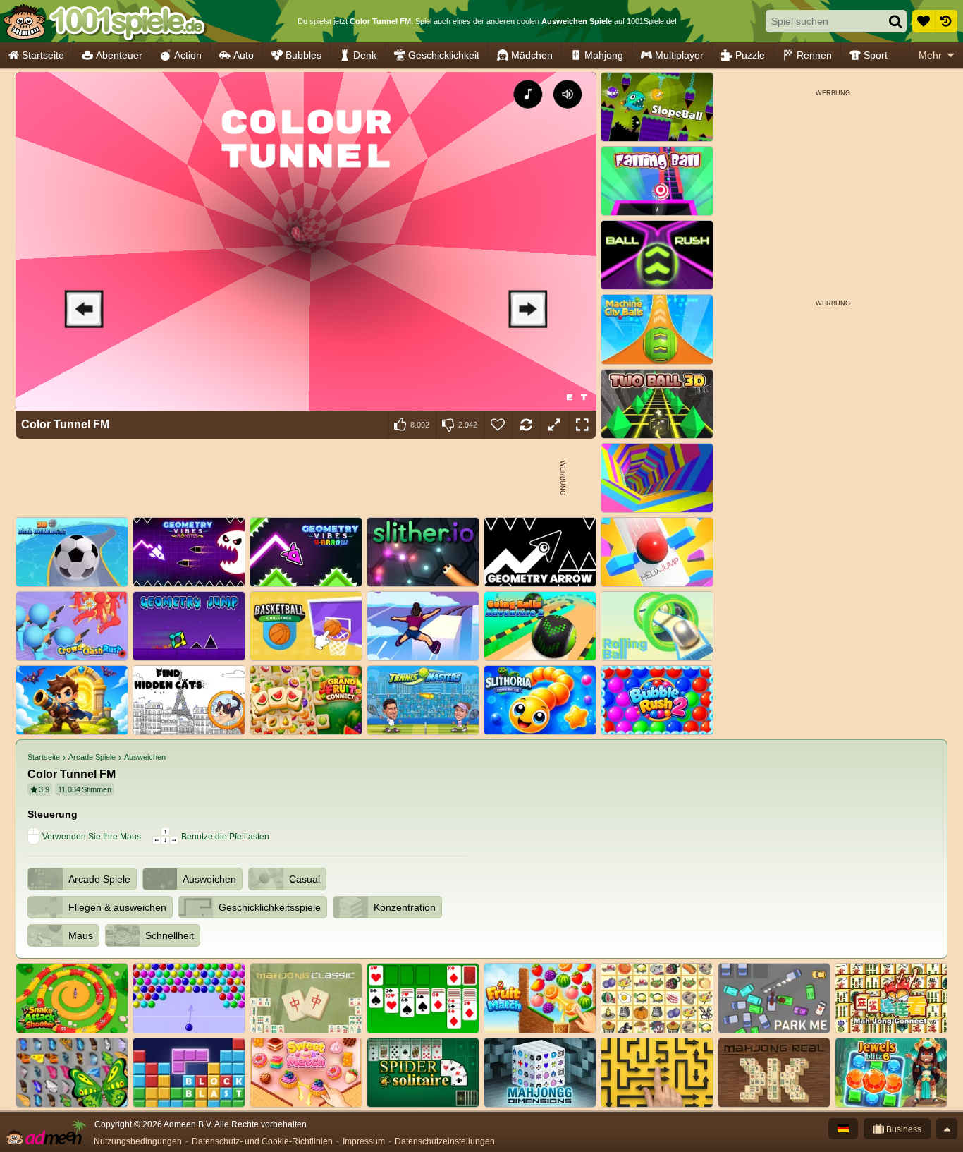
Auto (243, 55)
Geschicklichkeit (443, 55)
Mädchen (532, 55)
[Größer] (554, 425)
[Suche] (895, 21)
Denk (364, 55)
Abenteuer (119, 55)
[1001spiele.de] (104, 21)
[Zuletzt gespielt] (946, 21)
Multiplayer (679, 55)
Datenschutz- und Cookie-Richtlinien (262, 1141)
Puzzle (750, 55)
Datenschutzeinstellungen (445, 1141)
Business (902, 1129)
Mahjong (603, 55)
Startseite (43, 55)
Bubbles (303, 55)
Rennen (814, 55)
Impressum (364, 1141)
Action (188, 55)
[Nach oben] (946, 1128)
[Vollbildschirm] (582, 425)
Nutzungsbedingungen (138, 1141)
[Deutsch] (843, 1128)
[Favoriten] (923, 21)
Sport (876, 55)
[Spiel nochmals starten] (526, 425)
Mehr (930, 55)
